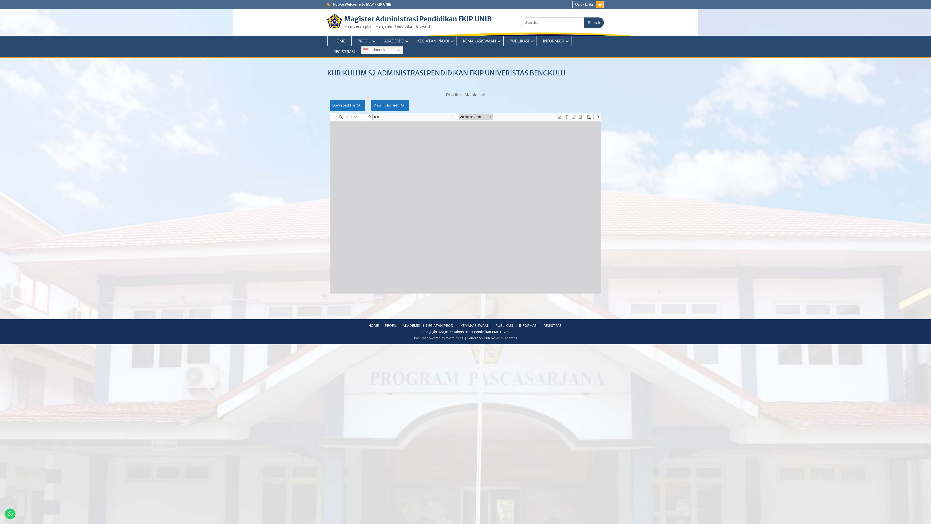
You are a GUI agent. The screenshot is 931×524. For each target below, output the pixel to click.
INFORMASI (553, 41)
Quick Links (584, 4)
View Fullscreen (386, 105)
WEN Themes (506, 338)
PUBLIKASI (519, 41)
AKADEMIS (394, 41)
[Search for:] (562, 22)
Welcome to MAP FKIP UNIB (368, 4)
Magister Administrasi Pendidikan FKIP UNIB (418, 19)
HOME (339, 41)
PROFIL (364, 41)
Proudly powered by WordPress (438, 338)
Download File (343, 105)
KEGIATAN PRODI (433, 41)
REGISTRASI (344, 51)
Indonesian (379, 50)
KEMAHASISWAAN (479, 41)
